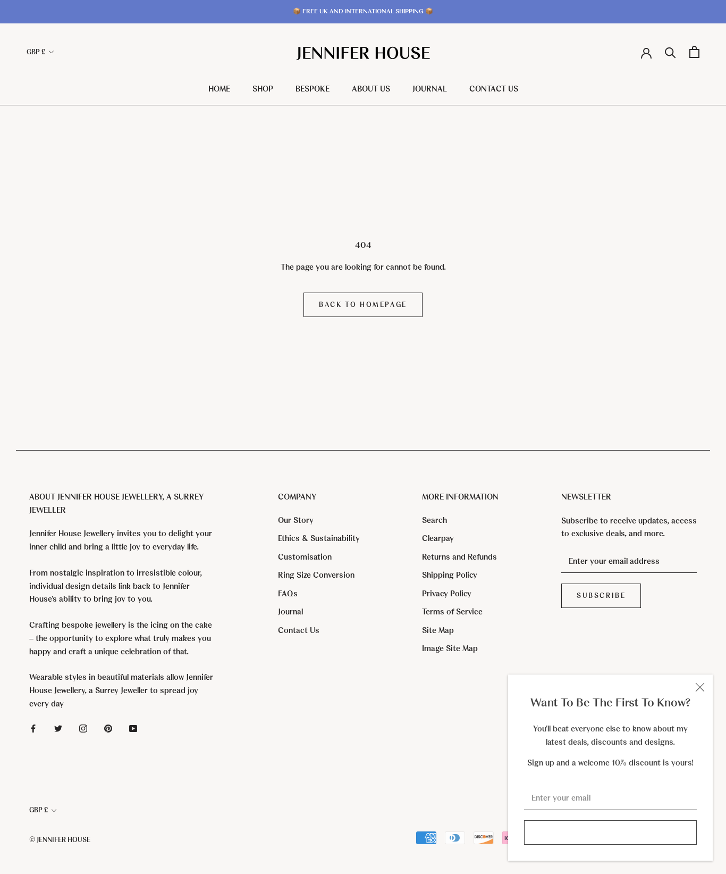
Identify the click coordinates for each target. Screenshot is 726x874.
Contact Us (493, 89)
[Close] (700, 687)
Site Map (438, 630)
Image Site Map (450, 648)
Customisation (305, 557)
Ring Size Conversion (316, 575)
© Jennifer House (59, 840)
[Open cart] (694, 52)
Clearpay (438, 538)
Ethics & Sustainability (319, 538)
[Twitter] (58, 728)
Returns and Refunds (459, 557)
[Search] (670, 51)
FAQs (288, 593)
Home (219, 89)
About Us (371, 89)
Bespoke (313, 89)
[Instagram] (83, 728)
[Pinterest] (108, 728)
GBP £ (36, 52)
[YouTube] (133, 728)
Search (434, 520)
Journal (429, 89)
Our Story (296, 520)
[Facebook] (33, 728)
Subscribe (610, 832)
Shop (262, 89)
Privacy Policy (446, 593)
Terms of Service (452, 612)
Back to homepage (363, 305)
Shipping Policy (449, 575)
